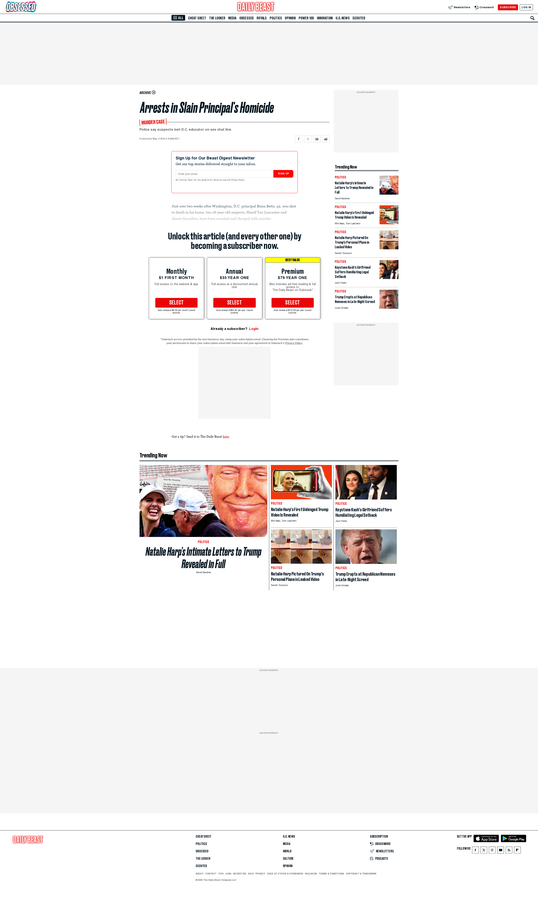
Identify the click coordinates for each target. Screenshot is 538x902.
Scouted (358, 18)
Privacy (260, 873)
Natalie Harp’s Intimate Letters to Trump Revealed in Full (203, 558)
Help (251, 873)
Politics (276, 18)
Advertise (239, 873)
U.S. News (342, 18)
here (226, 436)
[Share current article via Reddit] (326, 139)
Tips (221, 873)
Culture (288, 858)
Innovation (325, 18)
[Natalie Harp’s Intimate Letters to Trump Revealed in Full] (389, 193)
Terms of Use (220, 180)
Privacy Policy (238, 180)
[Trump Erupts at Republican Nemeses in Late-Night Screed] (389, 307)
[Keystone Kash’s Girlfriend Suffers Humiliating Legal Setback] (389, 278)
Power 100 (306, 18)
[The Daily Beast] (256, 7)
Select (176, 303)
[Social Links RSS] (509, 851)
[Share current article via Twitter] (307, 139)
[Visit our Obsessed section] (34, 7)
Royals (262, 18)
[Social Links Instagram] (492, 851)
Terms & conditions (331, 873)
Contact (210, 873)
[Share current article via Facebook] (298, 139)
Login (253, 329)
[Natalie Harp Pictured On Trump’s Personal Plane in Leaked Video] (389, 248)
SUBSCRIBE (508, 7)
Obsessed (246, 18)
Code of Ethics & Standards (285, 873)
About (200, 873)
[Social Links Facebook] (475, 851)
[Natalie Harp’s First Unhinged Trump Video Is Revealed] (389, 223)
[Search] (532, 18)
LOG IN (526, 7)
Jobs (228, 873)
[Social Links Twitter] (483, 851)
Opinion (290, 18)
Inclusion (311, 873)
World (287, 851)
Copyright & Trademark (361, 873)
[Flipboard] (517, 851)
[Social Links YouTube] (500, 851)
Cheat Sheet (197, 18)
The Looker (217, 18)
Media (232, 18)
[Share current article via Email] (316, 139)
